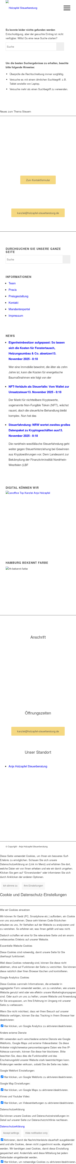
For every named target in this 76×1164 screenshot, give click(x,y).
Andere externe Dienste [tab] (13, 1032)
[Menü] (65, 8)
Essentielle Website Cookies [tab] (16, 945)
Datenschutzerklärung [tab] (12, 1109)
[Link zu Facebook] (62, 846)
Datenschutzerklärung (12, 1126)
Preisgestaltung (18, 296)
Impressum (16, 315)
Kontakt (13, 302)
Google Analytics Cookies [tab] (14, 977)
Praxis (13, 289)
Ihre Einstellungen (33, 885)
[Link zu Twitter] (67, 846)
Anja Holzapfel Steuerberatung (28, 766)
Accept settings (11, 1132)
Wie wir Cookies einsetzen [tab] (15, 910)
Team (12, 283)
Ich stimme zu (10, 885)
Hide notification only (36, 1132)
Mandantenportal (19, 309)
